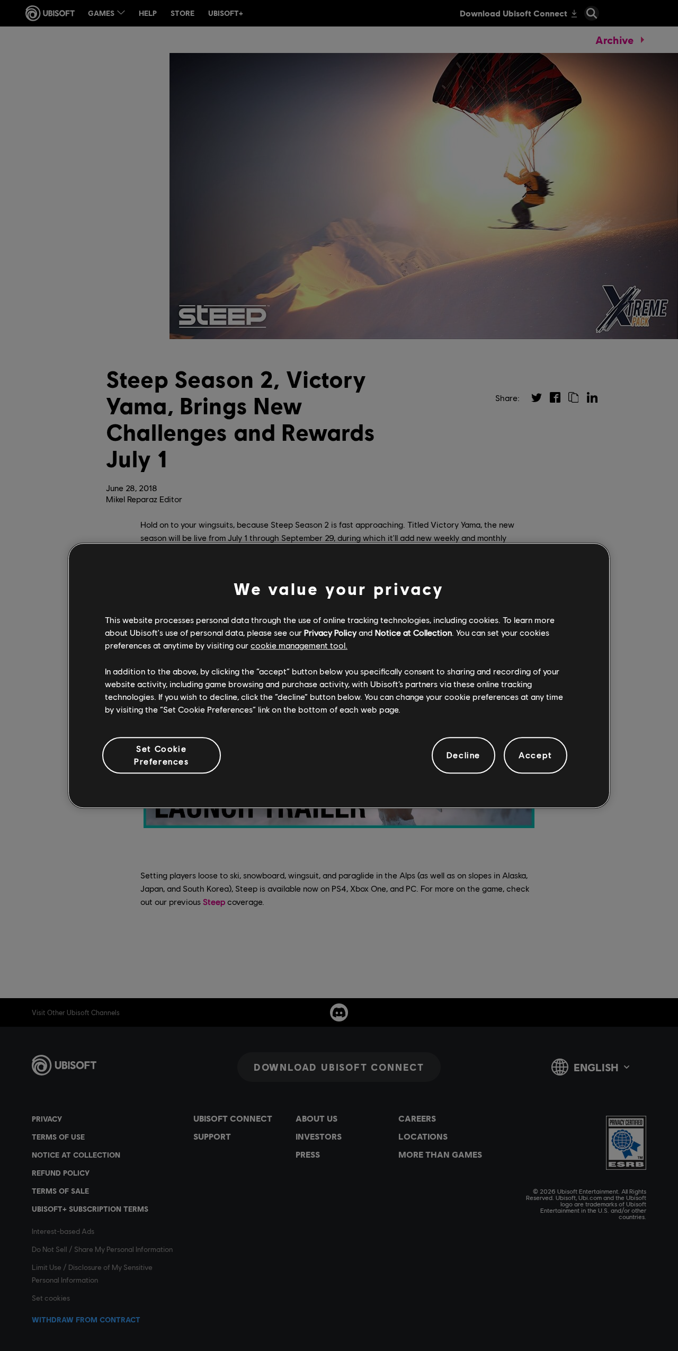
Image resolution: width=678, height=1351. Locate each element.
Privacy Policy (330, 632)
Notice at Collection (413, 632)
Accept (535, 755)
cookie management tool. (299, 646)
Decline (463, 755)
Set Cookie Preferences (161, 754)
